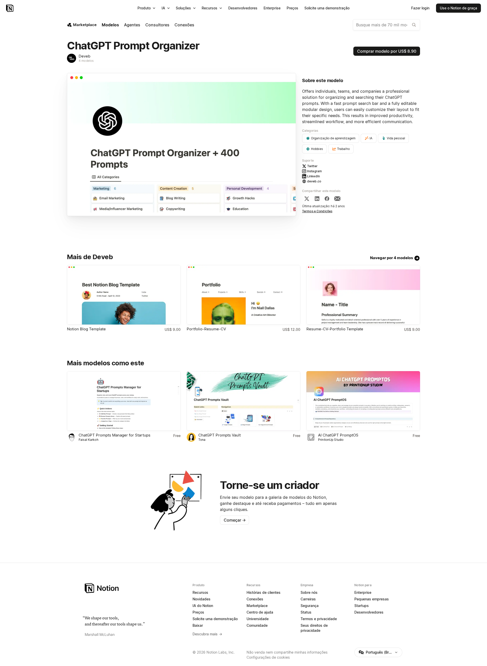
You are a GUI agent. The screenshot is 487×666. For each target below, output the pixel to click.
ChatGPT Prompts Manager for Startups (114, 435)
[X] (306, 198)
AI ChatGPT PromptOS (338, 435)
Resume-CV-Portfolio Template (334, 329)
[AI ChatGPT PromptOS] (363, 401)
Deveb (84, 56)
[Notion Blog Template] (124, 295)
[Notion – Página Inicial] (135, 588)
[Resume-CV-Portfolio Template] (363, 295)
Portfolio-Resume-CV (206, 329)
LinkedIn (313, 176)
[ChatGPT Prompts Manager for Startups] (124, 401)
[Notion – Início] (10, 8)
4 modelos (86, 61)
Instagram (314, 171)
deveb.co (314, 181)
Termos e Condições (317, 211)
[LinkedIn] (317, 198)
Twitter (312, 166)
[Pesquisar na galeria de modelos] (414, 24)
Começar (235, 520)
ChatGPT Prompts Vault (219, 435)
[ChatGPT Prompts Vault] (243, 401)
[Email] (337, 198)
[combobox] (386, 24)
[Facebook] (327, 198)
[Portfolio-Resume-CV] (243, 295)
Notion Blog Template (86, 329)
